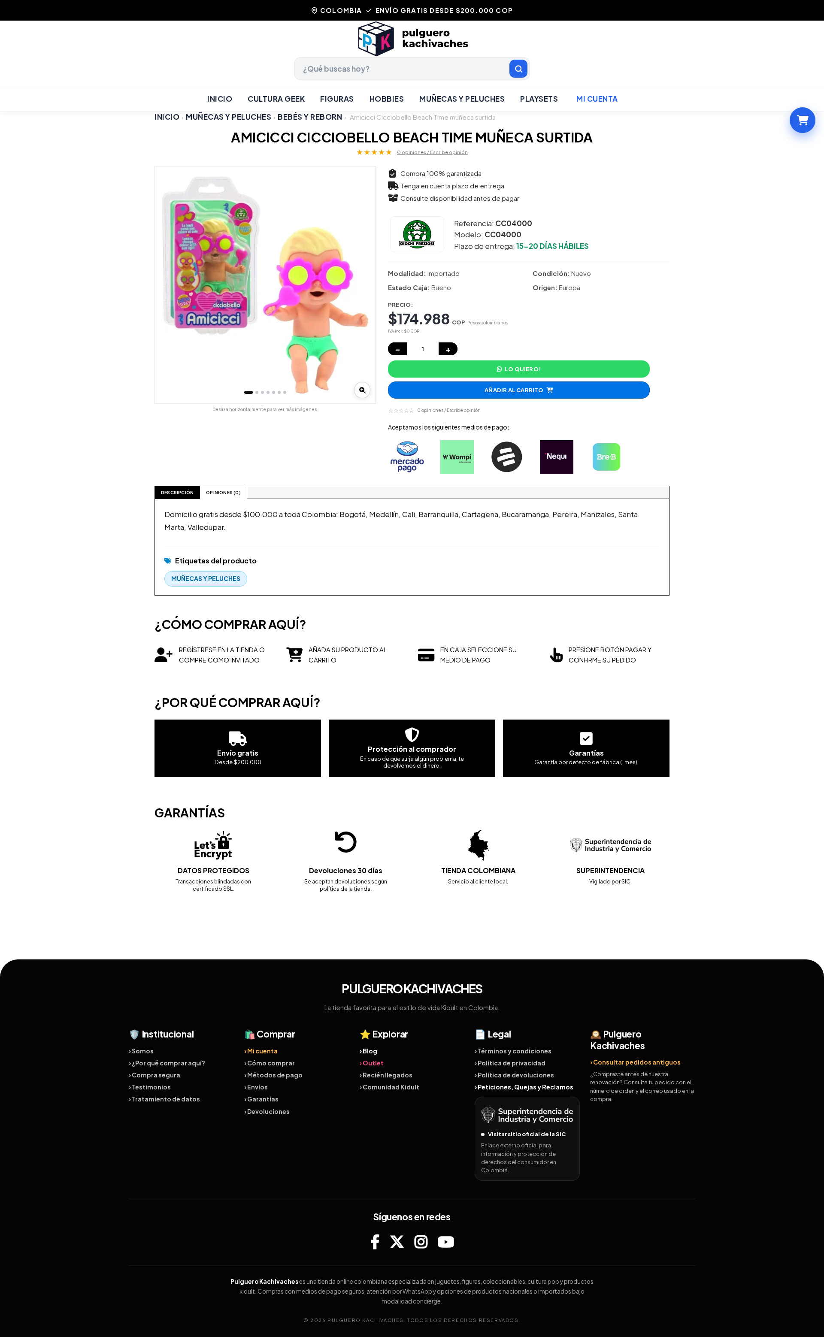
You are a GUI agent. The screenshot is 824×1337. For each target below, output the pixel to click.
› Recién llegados (386, 1075)
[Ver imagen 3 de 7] (262, 392)
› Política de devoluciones (514, 1075)
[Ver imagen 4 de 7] (268, 392)
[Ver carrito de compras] (802, 120)
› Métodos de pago (273, 1075)
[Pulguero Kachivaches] (412, 38)
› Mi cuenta (261, 1051)
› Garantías (261, 1099)
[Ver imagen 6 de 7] (279, 392)
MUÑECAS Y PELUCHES (462, 98)
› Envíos (256, 1087)
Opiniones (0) (223, 492)
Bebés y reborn (310, 116)
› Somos (141, 1051)
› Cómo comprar (269, 1063)
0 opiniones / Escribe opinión (432, 152)
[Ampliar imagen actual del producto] (362, 390)
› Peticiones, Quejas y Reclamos (524, 1087)
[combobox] (412, 68)
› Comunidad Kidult (389, 1087)
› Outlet (372, 1063)
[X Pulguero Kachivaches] (397, 1241)
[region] (265, 284)
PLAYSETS (539, 98)
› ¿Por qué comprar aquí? (167, 1063)
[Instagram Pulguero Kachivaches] (421, 1241)
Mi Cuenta (597, 98)
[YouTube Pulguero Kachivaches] (446, 1241)
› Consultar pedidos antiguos (635, 1062)
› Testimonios (150, 1087)
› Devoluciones (267, 1111)
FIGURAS (337, 98)
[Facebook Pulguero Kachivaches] (374, 1241)
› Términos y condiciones (513, 1051)
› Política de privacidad (510, 1063)
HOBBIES (387, 98)
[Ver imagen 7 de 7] (284, 392)
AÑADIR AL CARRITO (514, 390)
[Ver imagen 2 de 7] (256, 392)
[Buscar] (518, 69)
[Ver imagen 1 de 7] (248, 392)
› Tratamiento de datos (164, 1099)
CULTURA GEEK (276, 98)
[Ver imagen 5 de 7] (273, 392)
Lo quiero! (523, 369)
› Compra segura (154, 1075)
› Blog (368, 1051)
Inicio (219, 98)
